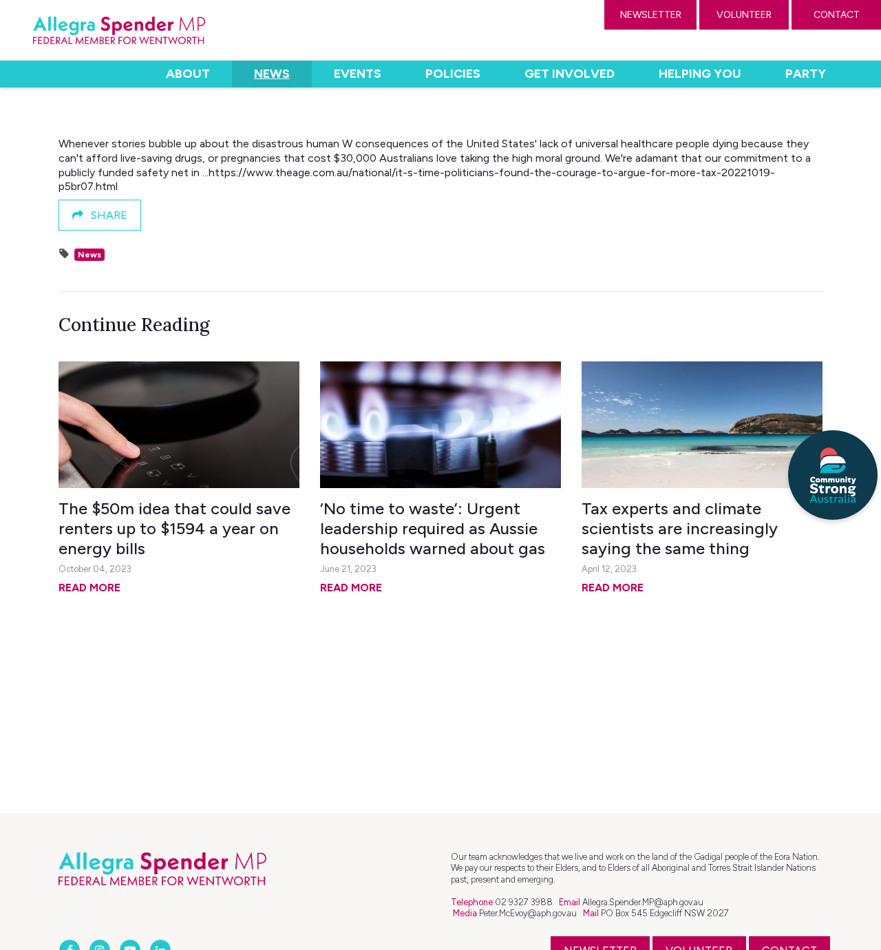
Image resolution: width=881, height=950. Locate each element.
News (89, 255)
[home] (119, 30)
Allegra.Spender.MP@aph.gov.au (642, 902)
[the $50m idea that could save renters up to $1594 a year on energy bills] (179, 424)
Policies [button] (452, 73)
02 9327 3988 (524, 902)
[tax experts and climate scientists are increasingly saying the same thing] (702, 424)
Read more (89, 587)
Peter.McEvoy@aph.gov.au (528, 913)
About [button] (188, 73)
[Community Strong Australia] (833, 475)
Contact (837, 15)
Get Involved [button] (569, 73)
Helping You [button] (700, 73)
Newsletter (650, 15)
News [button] (282, 73)
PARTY (805, 73)
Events (357, 73)
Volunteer (744, 15)
